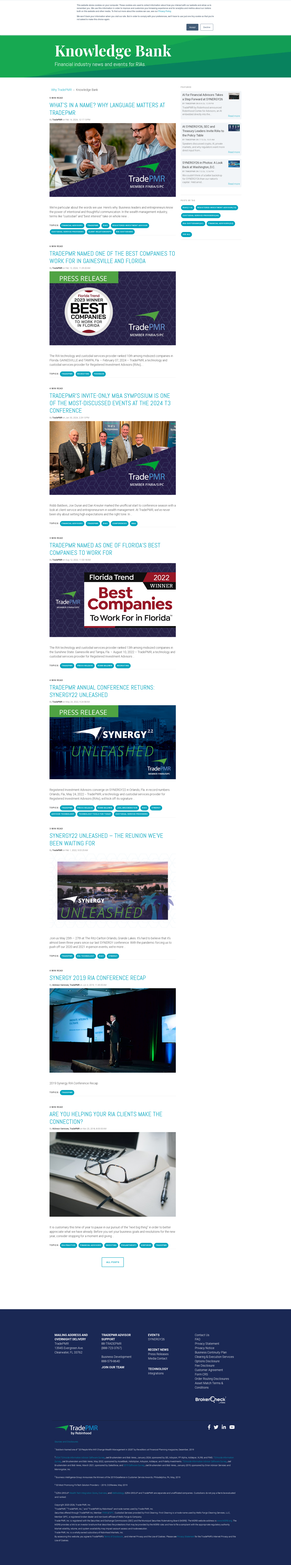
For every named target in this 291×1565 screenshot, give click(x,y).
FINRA (105, 1512)
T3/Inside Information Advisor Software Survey (204, 1461)
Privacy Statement (207, 1343)
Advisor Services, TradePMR (66, 985)
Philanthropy (128, 1245)
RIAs (105, 225)
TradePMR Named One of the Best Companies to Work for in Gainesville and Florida (112, 257)
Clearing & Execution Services (214, 1357)
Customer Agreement (209, 1370)
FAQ (197, 1339)
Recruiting (83, 374)
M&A (134, 523)
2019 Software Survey (134, 1465)
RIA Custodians (124, 232)
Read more (234, 116)
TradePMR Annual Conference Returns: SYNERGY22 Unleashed (102, 691)
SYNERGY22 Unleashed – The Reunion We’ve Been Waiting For (106, 839)
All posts (112, 1262)
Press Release (85, 666)
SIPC (111, 1512)
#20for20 (146, 1245)
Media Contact (157, 1358)
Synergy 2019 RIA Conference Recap (98, 978)
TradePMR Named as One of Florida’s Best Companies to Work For (105, 549)
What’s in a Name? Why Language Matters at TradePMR (107, 109)
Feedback (99, 374)
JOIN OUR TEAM (112, 1367)
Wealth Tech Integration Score (83, 1493)
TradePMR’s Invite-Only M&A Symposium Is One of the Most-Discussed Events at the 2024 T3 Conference (110, 403)
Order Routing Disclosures (212, 1378)
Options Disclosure (207, 1361)
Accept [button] (192, 27)
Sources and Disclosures (66, 1441)
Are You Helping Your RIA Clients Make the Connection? (106, 1118)
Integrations (156, 1373)
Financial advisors (72, 225)
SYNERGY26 (156, 1339)
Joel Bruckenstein (127, 808)
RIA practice (68, 1245)
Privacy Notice (204, 1348)
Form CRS (201, 1374)
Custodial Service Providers (68, 232)
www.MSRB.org (224, 1520)
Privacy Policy (164, 11)
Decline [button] (206, 27)
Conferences (119, 523)
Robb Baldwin (105, 666)
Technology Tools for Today (95, 814)
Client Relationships (99, 232)
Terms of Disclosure (113, 1536)
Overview (102, 1493)
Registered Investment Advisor (130, 225)
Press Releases (158, 1354)
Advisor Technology (63, 814)
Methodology (118, 1493)
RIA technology (85, 956)
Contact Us (202, 1335)
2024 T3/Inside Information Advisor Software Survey (79, 1457)
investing (111, 1245)
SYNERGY (156, 808)
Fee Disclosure (205, 1365)
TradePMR (57, 119)
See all (186, 234)
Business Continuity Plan (211, 1352)
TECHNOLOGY (158, 1369)
